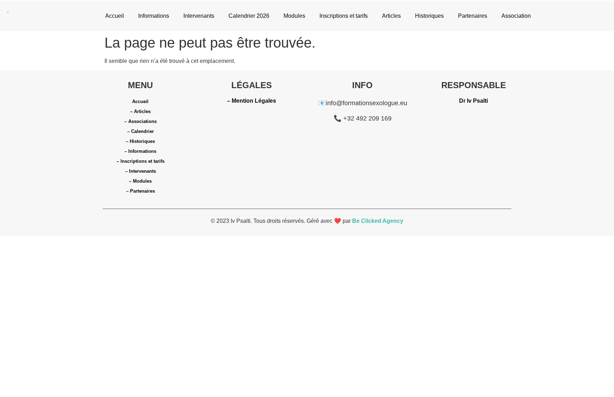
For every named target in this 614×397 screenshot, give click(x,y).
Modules (294, 16)
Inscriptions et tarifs (343, 16)
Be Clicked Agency (377, 221)
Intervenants (198, 16)
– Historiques (140, 141)
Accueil (114, 16)
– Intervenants (140, 171)
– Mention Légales (251, 101)
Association (516, 16)
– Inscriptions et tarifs (141, 161)
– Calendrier (140, 131)
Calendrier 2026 (248, 16)
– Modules (140, 181)
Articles (391, 16)
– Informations (140, 151)
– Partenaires (140, 191)
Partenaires (472, 16)
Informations (153, 16)
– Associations (140, 121)
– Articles (140, 111)
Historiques (429, 16)
